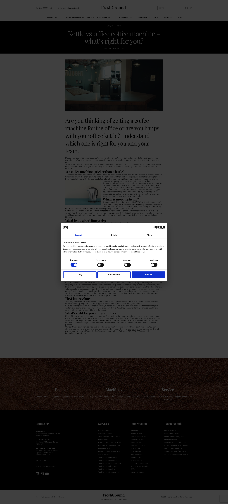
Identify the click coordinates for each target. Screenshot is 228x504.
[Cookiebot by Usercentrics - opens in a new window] (154, 227)
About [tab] (149, 235)
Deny (80, 275)
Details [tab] (114, 235)
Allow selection (114, 275)
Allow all (148, 275)
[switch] (100, 265)
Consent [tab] (78, 235)
